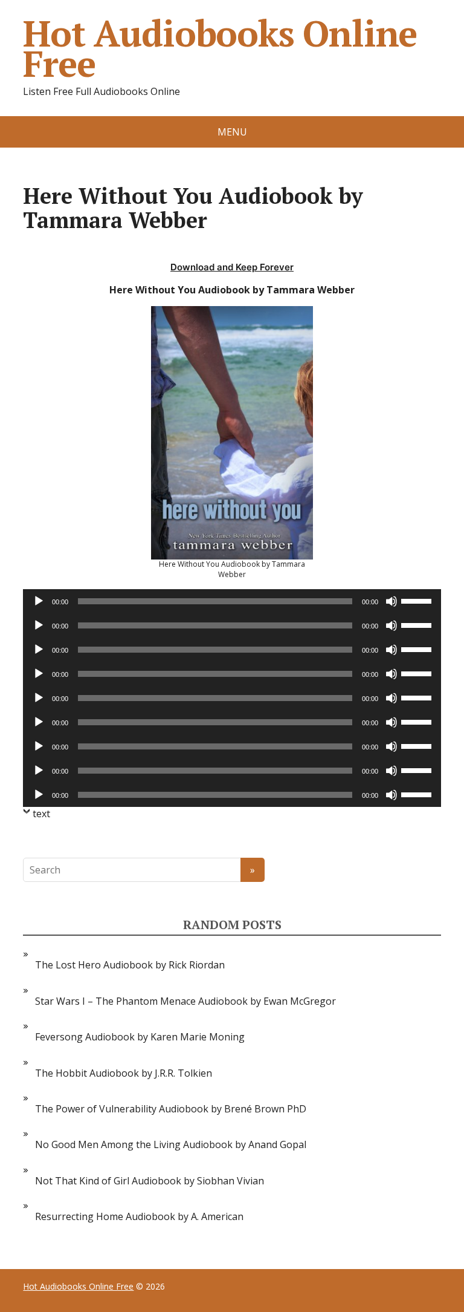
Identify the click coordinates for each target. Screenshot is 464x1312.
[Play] (39, 601)
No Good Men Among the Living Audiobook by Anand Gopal (170, 1144)
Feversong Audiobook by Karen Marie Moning (140, 1036)
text (41, 813)
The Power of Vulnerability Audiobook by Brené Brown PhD (170, 1108)
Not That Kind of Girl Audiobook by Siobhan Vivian (149, 1180)
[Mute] (391, 601)
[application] (231, 601)
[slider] (418, 600)
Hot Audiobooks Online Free (220, 48)
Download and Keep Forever (232, 267)
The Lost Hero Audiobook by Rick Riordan (130, 964)
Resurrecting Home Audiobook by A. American (139, 1216)
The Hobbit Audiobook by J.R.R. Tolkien (123, 1073)
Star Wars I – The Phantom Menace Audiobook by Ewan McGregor (185, 1001)
